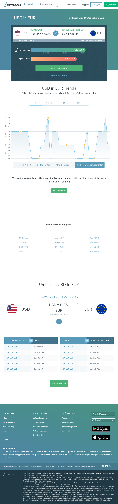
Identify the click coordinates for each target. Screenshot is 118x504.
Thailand (71, 455)
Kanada (16, 452)
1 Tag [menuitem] (36, 103)
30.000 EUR (68, 358)
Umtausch (66, 431)
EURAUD (23, 238)
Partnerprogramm (39, 431)
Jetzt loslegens (59, 67)
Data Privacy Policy (50, 466)
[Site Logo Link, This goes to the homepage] (13, 4)
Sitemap (93, 466)
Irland (79, 452)
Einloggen (96, 4)
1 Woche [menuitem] (49, 103)
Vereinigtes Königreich (91, 455)
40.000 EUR (68, 363)
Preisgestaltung (68, 422)
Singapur (35, 455)
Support (85, 4)
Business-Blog (8, 426)
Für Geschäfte (38, 422)
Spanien (54, 455)
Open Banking (38, 435)
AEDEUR (94, 238)
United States (106, 455)
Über (5, 418)
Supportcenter (68, 418)
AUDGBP (59, 238)
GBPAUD (59, 247)
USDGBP (23, 247)
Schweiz (62, 455)
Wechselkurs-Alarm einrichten (90, 164)
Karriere (6, 435)
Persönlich (29, 4)
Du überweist (36, 30)
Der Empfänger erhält (73, 30)
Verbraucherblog (9, 422)
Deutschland (53, 452)
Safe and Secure (85, 466)
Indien (72, 452)
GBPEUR (94, 242)
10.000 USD (12, 347)
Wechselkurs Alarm (40, 426)
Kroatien (24, 452)
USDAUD (23, 242)
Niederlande (105, 452)
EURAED (59, 252)
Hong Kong (64, 452)
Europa (32, 452)
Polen (28, 455)
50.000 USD (12, 369)
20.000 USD (12, 352)
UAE (78, 455)
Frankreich (41, 452)
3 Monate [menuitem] (80, 103)
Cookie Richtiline (61, 466)
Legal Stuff (69, 466)
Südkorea (45, 455)
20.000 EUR (68, 352)
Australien (7, 452)
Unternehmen (46, 4)
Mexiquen (94, 452)
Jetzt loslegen (59, 190)
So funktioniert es (39, 418)
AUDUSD (94, 247)
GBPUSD (59, 242)
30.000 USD (12, 358)
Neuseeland (8, 455)
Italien (86, 452)
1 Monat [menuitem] (65, 103)
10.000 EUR (68, 347)
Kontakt (6, 439)
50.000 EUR (68, 369)
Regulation (76, 466)
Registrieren (111, 4)
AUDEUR (94, 252)
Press (5, 431)
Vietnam (6, 457)
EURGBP (23, 252)
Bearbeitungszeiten (69, 426)
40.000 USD (12, 363)
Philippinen (19, 455)
